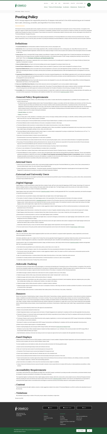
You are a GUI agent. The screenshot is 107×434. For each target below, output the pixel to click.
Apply (52, 3)
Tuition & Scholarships (55, 7)
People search (63, 424)
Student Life (81, 7)
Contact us (46, 416)
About (46, 7)
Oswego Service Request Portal (63, 326)
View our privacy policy (20, 431)
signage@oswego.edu (41, 200)
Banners (20, 114)
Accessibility (62, 418)
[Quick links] (85, 3)
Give (59, 3)
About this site (79, 418)
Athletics (73, 3)
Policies (22, 11)
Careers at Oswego (64, 419)
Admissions (73, 7)
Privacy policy (79, 419)
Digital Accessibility (64, 92)
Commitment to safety (48, 418)
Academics (66, 7)
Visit (56, 3)
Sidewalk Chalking (22, 112)
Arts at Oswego (79, 3)
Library (45, 419)
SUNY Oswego (17, 11)
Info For (46, 3)
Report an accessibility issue (81, 416)
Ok (89, 430)
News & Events (66, 3)
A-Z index (62, 416)
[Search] (89, 5)
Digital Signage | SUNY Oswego (77, 226)
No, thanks (81, 430)
